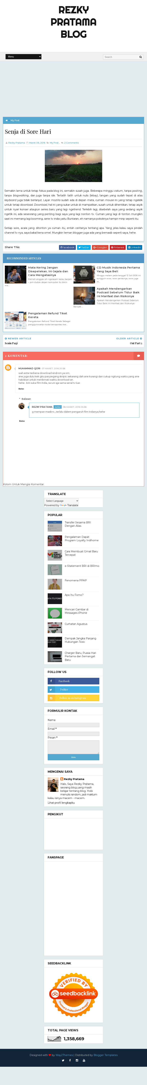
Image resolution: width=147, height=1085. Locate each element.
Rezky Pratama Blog (74, 22)
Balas (21, 389)
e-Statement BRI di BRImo (82, 566)
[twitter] (63, 1060)
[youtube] (84, 1060)
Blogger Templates (106, 1055)
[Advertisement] (73, 88)
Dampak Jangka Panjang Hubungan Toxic (80, 640)
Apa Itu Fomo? (74, 595)
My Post (15, 120)
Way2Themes (64, 1055)
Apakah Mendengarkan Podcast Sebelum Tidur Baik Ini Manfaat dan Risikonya (118, 292)
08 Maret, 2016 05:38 (75, 407)
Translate (72, 505)
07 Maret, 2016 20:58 (53, 368)
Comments (71, 142)
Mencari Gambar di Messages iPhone (76, 611)
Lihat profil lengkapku (61, 802)
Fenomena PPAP (76, 580)
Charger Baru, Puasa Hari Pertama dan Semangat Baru (80, 656)
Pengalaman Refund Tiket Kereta (47, 315)
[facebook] (70, 1060)
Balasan (26, 398)
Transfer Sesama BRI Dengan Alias (78, 524)
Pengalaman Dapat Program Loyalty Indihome (82, 538)
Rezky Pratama (42, 407)
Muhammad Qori (29, 368)
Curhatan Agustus (76, 624)
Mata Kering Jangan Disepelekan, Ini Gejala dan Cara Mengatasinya (48, 271)
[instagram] (77, 1060)
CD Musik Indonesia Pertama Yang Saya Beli (118, 269)
